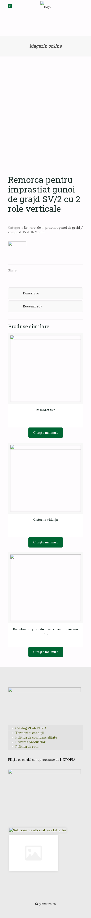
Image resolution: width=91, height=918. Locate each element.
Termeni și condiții (29, 733)
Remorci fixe (46, 410)
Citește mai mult (45, 433)
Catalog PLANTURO (30, 728)
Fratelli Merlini (34, 232)
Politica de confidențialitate (36, 737)
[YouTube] (45, 910)
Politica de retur (27, 747)
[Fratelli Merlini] (17, 250)
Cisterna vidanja (45, 519)
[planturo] (45, 7)
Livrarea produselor (30, 742)
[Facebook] (38, 910)
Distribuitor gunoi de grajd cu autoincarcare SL (45, 631)
